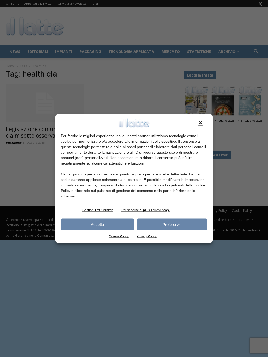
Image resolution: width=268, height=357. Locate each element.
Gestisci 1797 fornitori (97, 210)
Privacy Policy (147, 236)
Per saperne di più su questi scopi (145, 210)
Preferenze (172, 224)
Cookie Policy (119, 236)
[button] (200, 122)
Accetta (97, 224)
